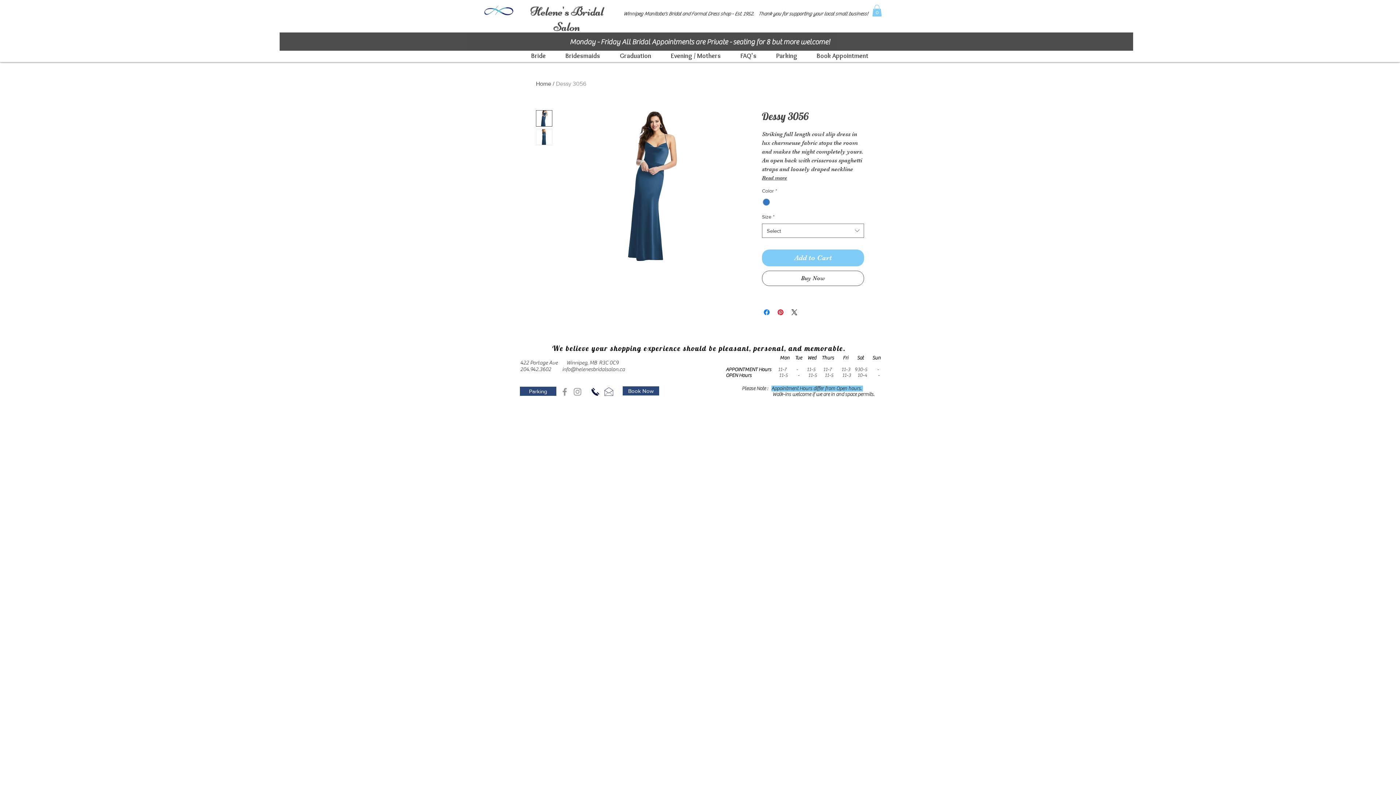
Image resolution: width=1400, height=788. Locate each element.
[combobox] (813, 231)
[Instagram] (577, 392)
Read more (774, 178)
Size (768, 217)
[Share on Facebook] (766, 312)
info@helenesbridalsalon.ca (593, 369)
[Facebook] (565, 392)
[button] (877, 10)
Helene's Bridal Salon (567, 19)
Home (543, 84)
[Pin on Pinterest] (780, 312)
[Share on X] (794, 312)
